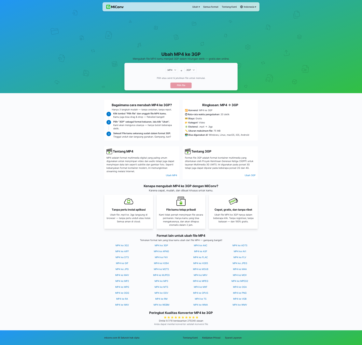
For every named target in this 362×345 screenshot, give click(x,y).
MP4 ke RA (122, 298)
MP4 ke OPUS (200, 292)
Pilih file (181, 85)
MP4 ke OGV (161, 292)
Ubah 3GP (250, 175)
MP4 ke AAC (200, 245)
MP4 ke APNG (161, 251)
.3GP (188, 70)
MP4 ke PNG (240, 292)
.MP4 (169, 70)
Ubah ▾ (196, 7)
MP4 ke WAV (122, 304)
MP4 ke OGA (240, 286)
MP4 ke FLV (239, 257)
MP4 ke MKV (200, 275)
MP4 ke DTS (122, 257)
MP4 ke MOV (240, 275)
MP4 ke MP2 (122, 281)
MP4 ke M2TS (161, 269)
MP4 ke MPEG (200, 281)
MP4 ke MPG (122, 286)
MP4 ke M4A (240, 269)
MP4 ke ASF (200, 251)
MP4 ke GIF (122, 263)
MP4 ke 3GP (161, 245)
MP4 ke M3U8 (200, 269)
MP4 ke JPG (122, 269)
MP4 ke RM (161, 298)
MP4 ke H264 (161, 263)
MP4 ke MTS (161, 286)
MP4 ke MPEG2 (239, 281)
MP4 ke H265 (200, 263)
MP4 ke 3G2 (122, 245)
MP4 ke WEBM (161, 304)
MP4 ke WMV (240, 304)
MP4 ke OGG (122, 292)
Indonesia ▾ (250, 6)
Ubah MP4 (171, 175)
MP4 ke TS (200, 298)
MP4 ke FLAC (200, 257)
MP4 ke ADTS (239, 245)
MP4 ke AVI (240, 251)
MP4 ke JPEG (240, 263)
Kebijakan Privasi (211, 338)
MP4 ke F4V (161, 257)
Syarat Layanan (233, 338)
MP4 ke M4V (122, 275)
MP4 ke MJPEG (161, 275)
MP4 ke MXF (200, 286)
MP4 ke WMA (200, 304)
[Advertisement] (181, 31)
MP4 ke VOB (239, 298)
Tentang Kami (190, 338)
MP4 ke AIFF (122, 251)
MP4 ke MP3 (161, 281)
